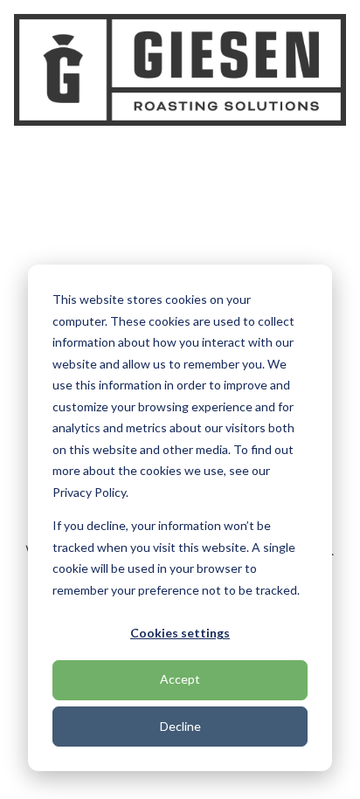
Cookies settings (180, 632)
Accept (180, 679)
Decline (180, 726)
